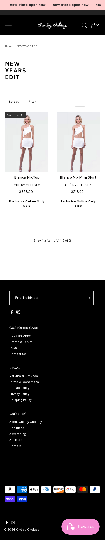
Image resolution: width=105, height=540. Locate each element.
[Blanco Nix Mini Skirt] (78, 142)
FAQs (13, 348)
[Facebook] (12, 313)
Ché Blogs (16, 428)
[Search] (84, 25)
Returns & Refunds (23, 376)
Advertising (17, 434)
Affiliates (16, 440)
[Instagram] (18, 313)
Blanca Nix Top (27, 177)
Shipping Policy (20, 400)
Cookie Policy (19, 388)
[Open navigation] (8, 25)
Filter (32, 101)
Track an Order (20, 336)
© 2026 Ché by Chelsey (21, 529)
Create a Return (21, 342)
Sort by (14, 101)
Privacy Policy (19, 394)
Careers (15, 446)
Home (8, 46)
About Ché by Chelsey (25, 422)
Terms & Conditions (24, 382)
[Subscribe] (86, 298)
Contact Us (17, 354)
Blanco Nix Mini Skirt (78, 177)
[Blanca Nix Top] (26, 142)
